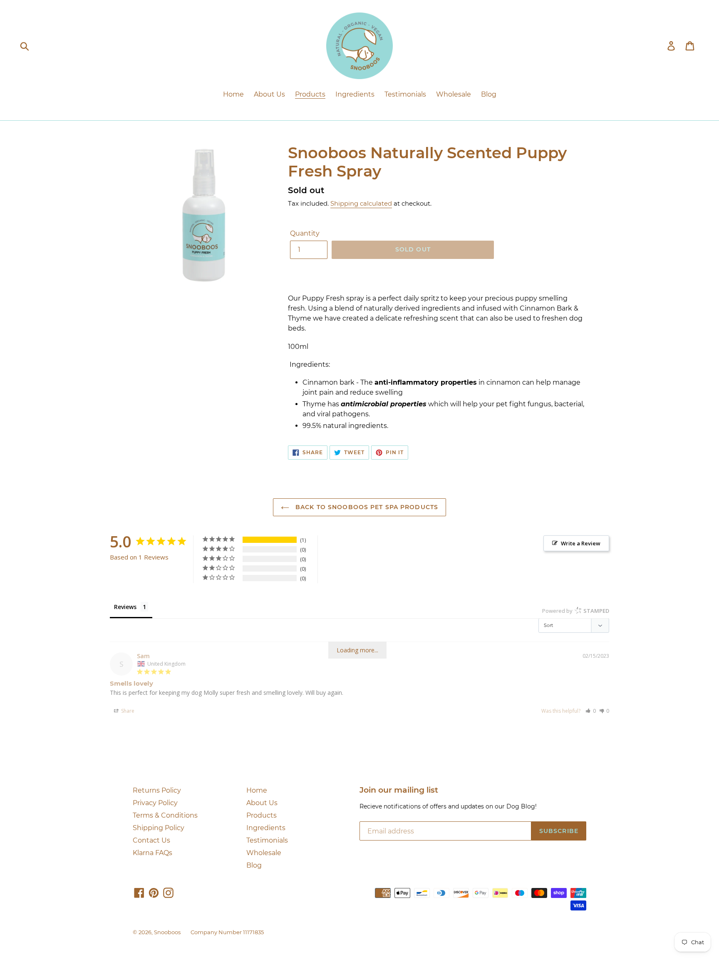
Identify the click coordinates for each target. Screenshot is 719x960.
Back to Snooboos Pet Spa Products (365, 507)
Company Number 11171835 (227, 932)
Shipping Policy (158, 828)
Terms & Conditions (165, 815)
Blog (254, 865)
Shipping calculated (361, 203)
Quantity (305, 233)
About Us (262, 803)
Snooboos (167, 932)
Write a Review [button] (580, 543)
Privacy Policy (155, 803)
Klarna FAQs (152, 853)
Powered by (575, 610)
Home (256, 790)
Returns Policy (157, 790)
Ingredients (265, 828)
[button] (590, 710)
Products (261, 815)
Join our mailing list (399, 790)
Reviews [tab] (125, 607)
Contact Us (151, 840)
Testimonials (267, 840)
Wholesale (263, 853)
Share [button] (127, 710)
